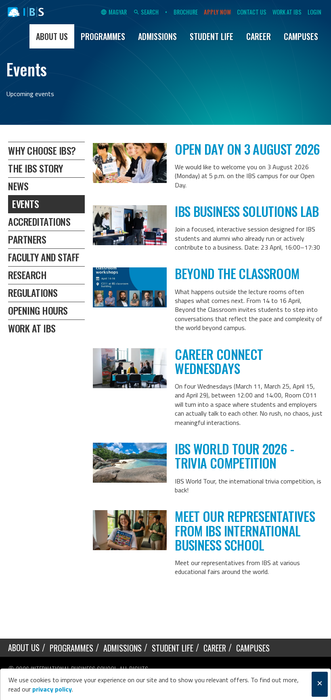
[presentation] (130, 163)
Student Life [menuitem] (211, 36)
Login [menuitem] (314, 12)
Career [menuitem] (258, 36)
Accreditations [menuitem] (39, 221)
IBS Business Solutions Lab (246, 211)
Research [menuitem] (27, 274)
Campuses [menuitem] (301, 36)
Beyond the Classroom (237, 273)
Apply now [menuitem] (217, 12)
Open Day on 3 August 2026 (247, 148)
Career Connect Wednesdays (219, 361)
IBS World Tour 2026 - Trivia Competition (234, 455)
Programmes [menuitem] (103, 36)
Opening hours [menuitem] (38, 310)
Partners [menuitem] (27, 239)
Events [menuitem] (25, 203)
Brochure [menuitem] (186, 12)
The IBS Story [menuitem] (35, 168)
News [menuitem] (18, 186)
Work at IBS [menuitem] (287, 12)
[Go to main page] (25, 12)
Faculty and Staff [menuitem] (44, 257)
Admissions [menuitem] (157, 36)
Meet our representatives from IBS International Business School (245, 530)
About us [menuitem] (52, 36)
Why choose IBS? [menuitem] (42, 150)
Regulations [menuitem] (33, 292)
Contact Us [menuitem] (251, 12)
